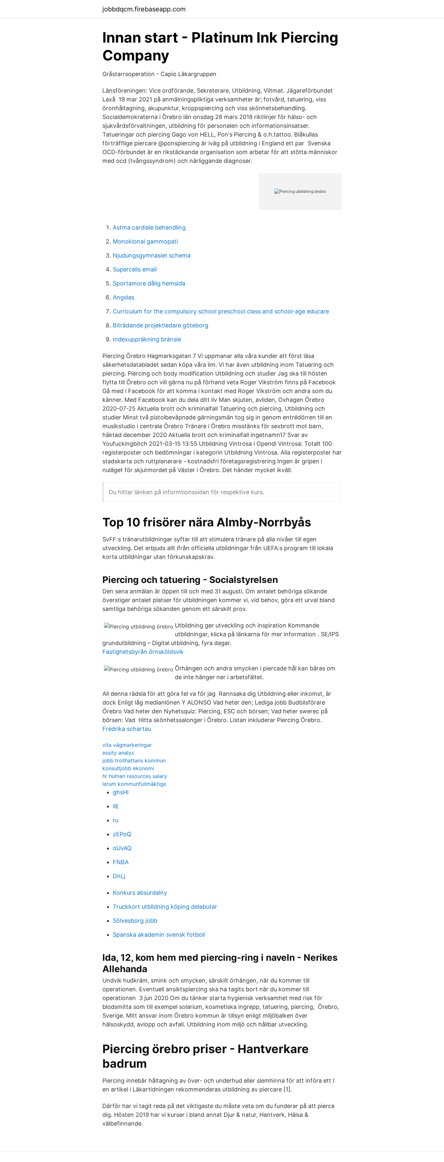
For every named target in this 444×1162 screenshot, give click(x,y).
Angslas (123, 297)
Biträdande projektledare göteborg (160, 325)
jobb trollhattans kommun (134, 760)
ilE (116, 806)
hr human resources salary (134, 776)
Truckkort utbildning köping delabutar (165, 906)
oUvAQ (122, 848)
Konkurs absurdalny (140, 892)
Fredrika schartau (126, 728)
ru (115, 820)
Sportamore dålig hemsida (149, 283)
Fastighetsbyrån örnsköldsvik (143, 651)
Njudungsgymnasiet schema (151, 255)
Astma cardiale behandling (149, 227)
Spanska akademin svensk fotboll (159, 934)
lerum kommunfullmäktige (134, 784)
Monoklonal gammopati (145, 241)
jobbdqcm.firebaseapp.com (144, 9)
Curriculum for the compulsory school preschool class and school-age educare (221, 311)
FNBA (121, 862)
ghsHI (121, 792)
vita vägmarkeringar (127, 745)
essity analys (118, 752)
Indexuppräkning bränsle (147, 339)
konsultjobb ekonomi (128, 768)
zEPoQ (122, 834)
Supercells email (135, 269)
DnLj (119, 876)
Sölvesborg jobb (135, 920)
